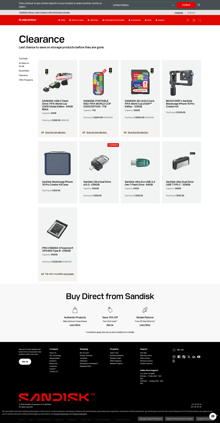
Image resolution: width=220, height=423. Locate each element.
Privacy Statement (61, 414)
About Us (53, 353)
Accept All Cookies (204, 419)
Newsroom (54, 363)
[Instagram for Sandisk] (174, 357)
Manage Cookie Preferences (151, 419)
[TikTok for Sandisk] (183, 357)
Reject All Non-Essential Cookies (180, 419)
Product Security (146, 363)
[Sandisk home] (28, 20)
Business (191, 13)
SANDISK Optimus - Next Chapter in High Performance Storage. (44, 12)
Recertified (24, 70)
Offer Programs (26, 80)
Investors (53, 361)
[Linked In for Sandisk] (194, 357)
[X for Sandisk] (188, 357)
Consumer (179, 13)
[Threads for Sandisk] (174, 361)
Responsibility (55, 358)
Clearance (23, 75)
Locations (53, 366)
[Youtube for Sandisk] (198, 357)
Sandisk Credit (115, 358)
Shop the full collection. (55, 132)
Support (161, 20)
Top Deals (23, 58)
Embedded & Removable (115, 20)
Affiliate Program (116, 363)
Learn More (75, 325)
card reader (69, 274)
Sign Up (110, 325)
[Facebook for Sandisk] (179, 356)
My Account (84, 353)
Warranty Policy (146, 355)
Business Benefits (117, 355)
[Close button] (199, 5)
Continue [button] (186, 5)
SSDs (63, 20)
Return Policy (145, 358)
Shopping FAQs (85, 366)
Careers (53, 369)
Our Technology (55, 355)
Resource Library (146, 361)
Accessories (136, 20)
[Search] (199, 20)
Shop (149, 20)
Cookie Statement (80, 414)
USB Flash (94, 20)
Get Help (143, 353)
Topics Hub (114, 353)
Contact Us (54, 371)
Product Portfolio (86, 355)
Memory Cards (78, 20)
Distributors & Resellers (89, 363)
